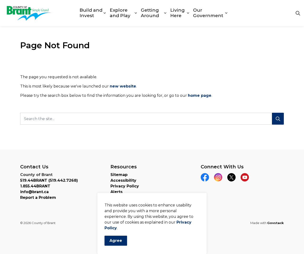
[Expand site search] (297, 13)
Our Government (208, 12)
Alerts (116, 192)
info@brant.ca (34, 192)
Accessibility (123, 180)
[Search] (278, 119)
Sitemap (119, 174)
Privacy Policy (124, 186)
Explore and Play (120, 12)
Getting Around (150, 12)
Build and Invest (91, 12)
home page (199, 95)
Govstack (275, 223)
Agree (115, 240)
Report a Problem (38, 197)
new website (123, 86)
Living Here (177, 12)
